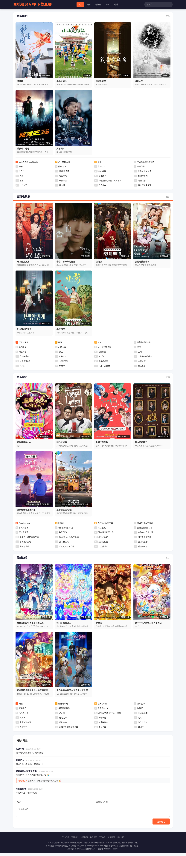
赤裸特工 (101, 166)
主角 (140, 352)
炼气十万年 (142, 722)
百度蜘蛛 (74, 837)
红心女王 (23, 185)
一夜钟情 (63, 180)
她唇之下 (62, 166)
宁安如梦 (141, 166)
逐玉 (61, 352)
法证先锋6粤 (25, 361)
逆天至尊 (102, 727)
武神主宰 (63, 722)
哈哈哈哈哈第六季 (66, 546)
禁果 (99, 162)
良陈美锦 (142, 366)
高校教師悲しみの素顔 (28, 162)
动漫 (116, 4)
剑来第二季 (142, 713)
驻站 (99, 342)
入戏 (21, 176)
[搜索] (170, 4)
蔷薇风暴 (102, 352)
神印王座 (102, 718)
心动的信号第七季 (145, 532)
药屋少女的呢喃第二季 (68, 727)
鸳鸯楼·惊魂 (64, 171)
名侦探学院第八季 (66, 528)
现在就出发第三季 (105, 523)
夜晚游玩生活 (25, 722)
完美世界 (22, 708)
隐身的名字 (103, 361)
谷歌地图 (84, 837)
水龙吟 (62, 366)
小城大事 (62, 347)
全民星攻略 (24, 546)
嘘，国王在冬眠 (104, 347)
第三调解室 (23, 532)
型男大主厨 (142, 542)
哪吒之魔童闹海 (144, 171)
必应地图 (93, 837)
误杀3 (22, 180)
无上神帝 (23, 727)
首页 (80, 4)
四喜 (60, 342)
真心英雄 (102, 171)
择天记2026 (103, 708)
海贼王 (22, 718)
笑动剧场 (63, 532)
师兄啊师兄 (63, 703)
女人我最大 (64, 542)
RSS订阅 (65, 837)
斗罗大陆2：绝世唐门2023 (109, 713)
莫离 (139, 347)
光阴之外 (63, 718)
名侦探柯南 (103, 722)
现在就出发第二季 (106, 532)
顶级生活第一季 (143, 342)
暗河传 (141, 727)
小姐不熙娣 (103, 537)
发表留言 (161, 822)
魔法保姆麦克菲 (144, 185)
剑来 (140, 718)
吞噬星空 (141, 703)
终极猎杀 (142, 180)
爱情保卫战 (142, 546)
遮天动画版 (102, 703)
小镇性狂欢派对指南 (145, 162)
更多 (168, 16)
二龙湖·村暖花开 (145, 356)
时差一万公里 (104, 366)
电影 (89, 4)
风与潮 (101, 356)
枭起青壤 (22, 347)
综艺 (107, 4)
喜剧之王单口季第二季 (29, 537)
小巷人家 (63, 356)
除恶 (21, 166)
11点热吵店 (103, 546)
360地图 (102, 837)
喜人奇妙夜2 (24, 528)
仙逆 (21, 703)
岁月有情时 (24, 356)
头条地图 (111, 837)
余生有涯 (22, 352)
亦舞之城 (142, 361)
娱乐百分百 (103, 542)
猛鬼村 (62, 185)
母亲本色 (63, 176)
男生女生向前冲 (144, 537)
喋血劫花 (102, 176)
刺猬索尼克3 (143, 176)
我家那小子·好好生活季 (69, 537)
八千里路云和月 (65, 162)
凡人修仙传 (23, 713)
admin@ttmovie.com (95, 846)
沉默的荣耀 (23, 342)
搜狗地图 (120, 837)
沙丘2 (21, 171)
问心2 (22, 366)
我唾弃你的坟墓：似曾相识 (109, 180)
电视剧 (98, 4)
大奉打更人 (64, 361)
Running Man (24, 523)
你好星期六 (102, 528)
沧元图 (62, 713)
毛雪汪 (61, 523)
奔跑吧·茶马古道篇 (145, 523)
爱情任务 (102, 185)
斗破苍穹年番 (64, 708)
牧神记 (140, 708)
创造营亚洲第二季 (144, 528)
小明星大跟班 (25, 542)
